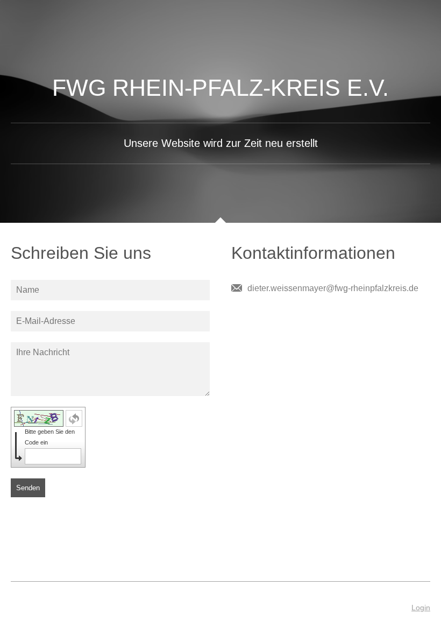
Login (420, 607)
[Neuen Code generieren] (74, 418)
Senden (28, 488)
